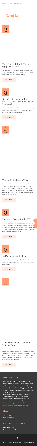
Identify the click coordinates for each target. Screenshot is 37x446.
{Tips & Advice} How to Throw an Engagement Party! (17, 65)
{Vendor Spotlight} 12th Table (15, 180)
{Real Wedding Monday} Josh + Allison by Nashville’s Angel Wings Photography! (17, 101)
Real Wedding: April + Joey (14, 256)
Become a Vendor (7, 415)
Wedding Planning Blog (9, 417)
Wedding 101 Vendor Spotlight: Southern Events (16, 343)
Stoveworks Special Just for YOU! (17, 219)
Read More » (9, 79)
